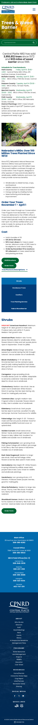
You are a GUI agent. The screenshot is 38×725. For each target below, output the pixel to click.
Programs (19, 648)
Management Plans (19, 643)
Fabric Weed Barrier (19, 309)
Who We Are (19, 622)
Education (19, 662)
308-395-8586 (19, 575)
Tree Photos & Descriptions (13, 269)
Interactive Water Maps (19, 676)
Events (19, 635)
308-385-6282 (19, 542)
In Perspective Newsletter (19, 640)
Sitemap (19, 686)
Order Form (8, 266)
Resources (19, 670)
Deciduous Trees (19, 288)
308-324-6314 (19, 581)
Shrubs (19, 281)
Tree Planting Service (19, 302)
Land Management (19, 654)
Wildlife (10, 32)
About (19, 619)
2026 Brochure (10, 260)
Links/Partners (19, 681)
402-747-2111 (19, 586)
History (19, 638)
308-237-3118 (19, 569)
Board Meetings (19, 630)
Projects (19, 657)
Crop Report (19, 679)
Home (3, 32)
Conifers (19, 295)
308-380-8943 (19, 553)
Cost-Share (19, 665)
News (19, 633)
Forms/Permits (19, 673)
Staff (19, 627)
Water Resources (19, 652)
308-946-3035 (19, 563)
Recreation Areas (19, 684)
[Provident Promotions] (19, 722)
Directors (19, 625)
